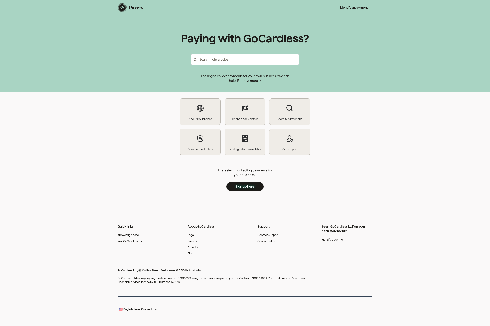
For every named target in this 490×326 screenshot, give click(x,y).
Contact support (267, 235)
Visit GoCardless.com (131, 241)
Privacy (192, 241)
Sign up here (245, 186)
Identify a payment (354, 7)
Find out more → (249, 80)
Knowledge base (128, 235)
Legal (191, 235)
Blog (190, 253)
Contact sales (266, 241)
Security (193, 247)
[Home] (131, 7)
